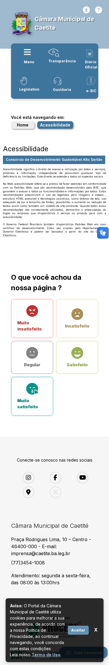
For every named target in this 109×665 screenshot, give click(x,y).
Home (22, 124)
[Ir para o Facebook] (59, 477)
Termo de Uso (46, 654)
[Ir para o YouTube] (86, 477)
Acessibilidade (86, 10)
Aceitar (78, 630)
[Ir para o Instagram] (32, 477)
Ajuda (98, 10)
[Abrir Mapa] (32, 492)
